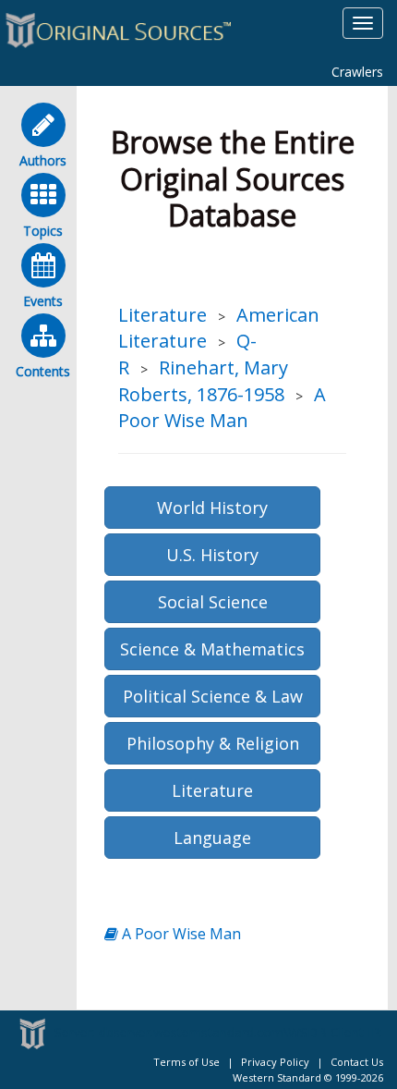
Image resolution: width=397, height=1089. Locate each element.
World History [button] (212, 507)
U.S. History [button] (212, 555)
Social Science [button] (213, 602)
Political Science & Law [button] (213, 696)
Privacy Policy (275, 1062)
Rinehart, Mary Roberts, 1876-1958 (203, 381)
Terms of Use (186, 1062)
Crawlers (357, 71)
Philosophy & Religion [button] (212, 743)
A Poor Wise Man (222, 408)
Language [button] (212, 837)
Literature (162, 314)
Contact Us (357, 1062)
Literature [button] (212, 790)
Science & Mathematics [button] (212, 649)
